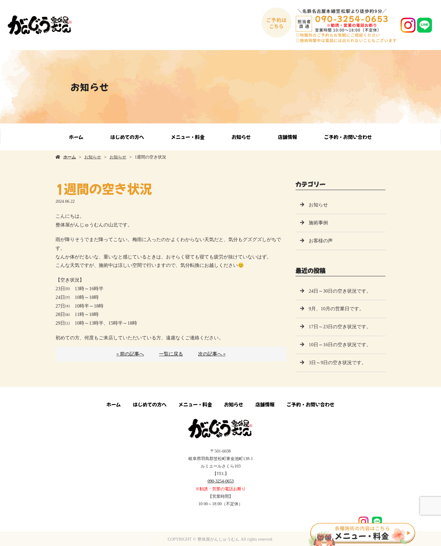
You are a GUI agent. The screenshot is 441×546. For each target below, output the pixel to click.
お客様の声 (321, 240)
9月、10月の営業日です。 (336, 308)
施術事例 (318, 222)
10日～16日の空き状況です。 (340, 344)
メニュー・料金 (188, 136)
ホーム (76, 136)
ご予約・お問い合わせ (348, 136)
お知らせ (241, 136)
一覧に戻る (171, 353)
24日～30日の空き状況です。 (340, 291)
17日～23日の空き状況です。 (340, 326)
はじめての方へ (127, 136)
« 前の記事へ (130, 353)
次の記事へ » (212, 353)
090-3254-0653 (221, 481)
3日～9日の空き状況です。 (337, 362)
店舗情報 (287, 136)
